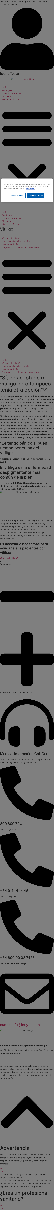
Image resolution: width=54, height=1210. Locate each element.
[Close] (49, 181)
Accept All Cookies (35, 195)
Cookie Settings (17, 195)
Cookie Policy (30, 189)
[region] (27, 190)
